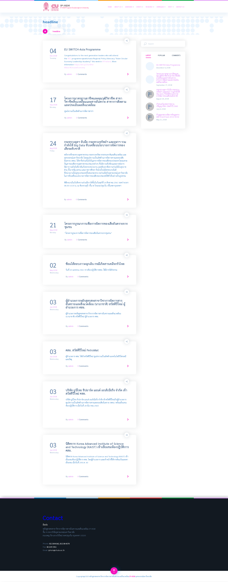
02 (53, 265)
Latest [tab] (148, 55)
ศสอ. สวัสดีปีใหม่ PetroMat (82, 350)
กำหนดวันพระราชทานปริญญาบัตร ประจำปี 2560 (167, 105)
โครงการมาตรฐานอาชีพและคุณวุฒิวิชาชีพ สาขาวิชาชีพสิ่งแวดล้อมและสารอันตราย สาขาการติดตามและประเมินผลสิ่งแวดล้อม (95, 101)
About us (118, 6)
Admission (129, 6)
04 (53, 51)
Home (110, 6)
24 (53, 143)
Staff (171, 6)
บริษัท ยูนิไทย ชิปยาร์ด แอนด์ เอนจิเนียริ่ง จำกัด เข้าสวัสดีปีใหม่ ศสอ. (96, 391)
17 (53, 100)
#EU (69, 58)
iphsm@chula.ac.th (56, 550)
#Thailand (106, 61)
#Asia (66, 67)
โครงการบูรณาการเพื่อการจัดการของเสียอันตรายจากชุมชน (96, 225)
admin (69, 74)
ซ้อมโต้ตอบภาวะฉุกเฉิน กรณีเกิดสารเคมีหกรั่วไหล (95, 264)
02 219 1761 (52, 547)
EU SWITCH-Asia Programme (82, 49)
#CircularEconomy (77, 67)
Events (139, 6)
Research (150, 6)
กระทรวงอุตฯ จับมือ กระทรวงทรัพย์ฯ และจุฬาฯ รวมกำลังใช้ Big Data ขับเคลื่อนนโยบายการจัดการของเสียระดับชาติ (95, 145)
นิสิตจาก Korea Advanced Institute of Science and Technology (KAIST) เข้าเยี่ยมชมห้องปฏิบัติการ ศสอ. (97, 447)
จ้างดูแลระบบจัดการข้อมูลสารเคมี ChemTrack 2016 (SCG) (167, 115)
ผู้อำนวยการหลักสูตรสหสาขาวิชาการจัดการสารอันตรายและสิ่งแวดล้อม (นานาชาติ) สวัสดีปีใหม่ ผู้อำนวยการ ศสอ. (95, 304)
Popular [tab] (161, 55)
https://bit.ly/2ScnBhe (83, 64)
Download (161, 6)
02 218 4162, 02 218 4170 (59, 543)
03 (53, 302)
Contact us (180, 6)
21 (53, 225)
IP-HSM (132, 576)
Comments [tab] (176, 55)
